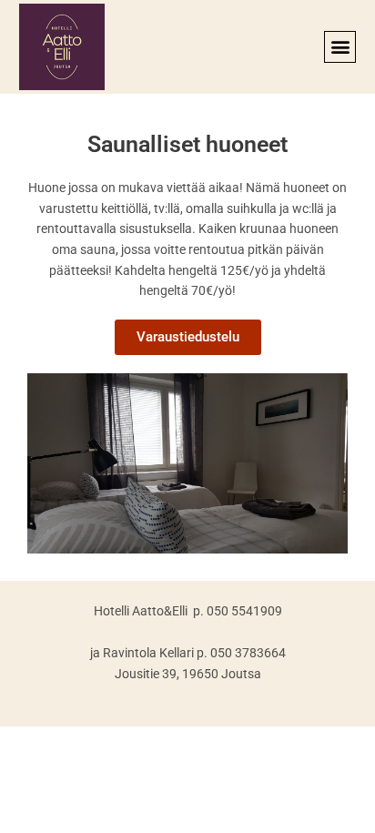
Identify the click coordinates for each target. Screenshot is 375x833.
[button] (340, 47)
